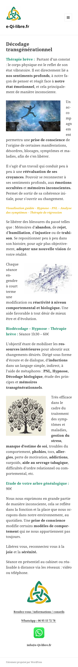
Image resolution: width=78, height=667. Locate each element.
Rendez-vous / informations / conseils (39, 612)
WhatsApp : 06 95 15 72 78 (38, 620)
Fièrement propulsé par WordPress (24, 662)
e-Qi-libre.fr (17, 26)
